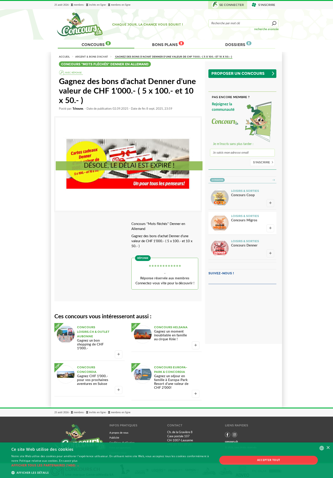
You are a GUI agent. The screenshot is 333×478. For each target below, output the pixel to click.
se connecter (231, 5)
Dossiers (235, 44)
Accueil (64, 56)
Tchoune (77, 108)
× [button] (328, 447)
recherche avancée (266, 29)
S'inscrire (261, 162)
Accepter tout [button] (268, 460)
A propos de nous (118, 433)
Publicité (114, 438)
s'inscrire (266, 5)
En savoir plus (68, 461)
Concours (94, 44)
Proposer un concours (238, 73)
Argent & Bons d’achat (91, 56)
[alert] (166, 460)
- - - (92, 5)
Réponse (142, 258)
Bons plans (165, 44)
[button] (111, 465)
